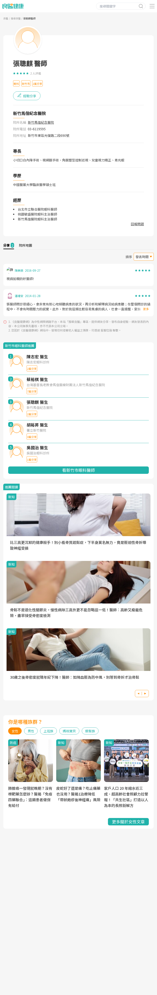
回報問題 (137, 223)
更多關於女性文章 (128, 822)
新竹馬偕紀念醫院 (41, 122)
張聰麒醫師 (29, 18)
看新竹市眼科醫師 (78, 470)
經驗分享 (29, 95)
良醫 (5, 18)
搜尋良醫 (16, 18)
